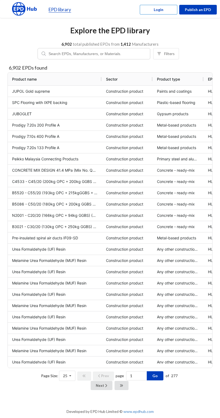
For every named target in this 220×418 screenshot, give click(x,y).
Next (100, 385)
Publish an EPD (198, 9)
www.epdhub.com (138, 411)
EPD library (60, 9)
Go (155, 375)
